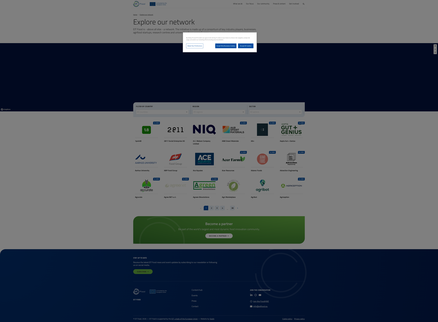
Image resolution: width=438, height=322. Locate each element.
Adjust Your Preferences (194, 46)
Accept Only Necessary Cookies (225, 46)
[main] (220, 42)
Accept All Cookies (245, 46)
